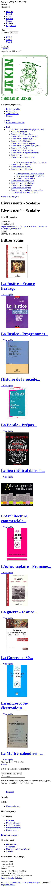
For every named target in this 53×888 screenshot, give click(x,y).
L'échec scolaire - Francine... (26, 566)
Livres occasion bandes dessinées (29, 176)
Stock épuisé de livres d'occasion (24, 192)
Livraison (10, 821)
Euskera (9, 23)
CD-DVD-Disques (19, 132)
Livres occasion (17, 155)
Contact (9, 116)
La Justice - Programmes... (24, 333)
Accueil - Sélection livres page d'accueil (27, 129)
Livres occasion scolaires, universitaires (27, 190)
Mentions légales (13, 823)
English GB (11, 25)
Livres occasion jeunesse (21, 167)
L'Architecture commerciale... (14, 518)
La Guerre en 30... (17, 657)
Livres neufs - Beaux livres (22, 134)
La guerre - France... (19, 612)
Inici (8, 127)
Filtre (4, 231)
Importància (7, 224)
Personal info (11, 844)
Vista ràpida (7, 294)
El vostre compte (10, 835)
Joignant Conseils (8, 885)
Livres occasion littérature (21, 169)
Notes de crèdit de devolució (17, 849)
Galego (9, 21)
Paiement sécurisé (13, 828)
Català (8, 16)
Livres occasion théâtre (25, 178)
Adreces (9, 851)
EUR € (9, 37)
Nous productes (12, 806)
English (9, 14)
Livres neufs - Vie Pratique (22, 150)
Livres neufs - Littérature (21, 141)
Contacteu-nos (12, 830)
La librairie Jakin (13, 109)
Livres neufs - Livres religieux (23, 143)
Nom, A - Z (16, 226)
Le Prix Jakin (11, 111)
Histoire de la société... (20, 379)
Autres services (12, 114)
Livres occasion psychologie (22, 183)
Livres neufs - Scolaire (20, 148)
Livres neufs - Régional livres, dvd (25, 146)
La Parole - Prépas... (19, 425)
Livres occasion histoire (20, 164)
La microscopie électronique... (14, 705)
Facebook (10, 792)
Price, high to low (13, 229)
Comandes (10, 847)
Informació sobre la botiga (11, 878)
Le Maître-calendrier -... (22, 753)
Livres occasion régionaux (22, 185)
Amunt (5, 764)
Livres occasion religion (21, 188)
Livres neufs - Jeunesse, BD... (23, 139)
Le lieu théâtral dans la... (23, 470)
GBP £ (9, 39)
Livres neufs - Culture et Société (24, 136)
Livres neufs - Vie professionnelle (25, 153)
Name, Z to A (27, 226)
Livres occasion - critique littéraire (30, 174)
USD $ (9, 42)
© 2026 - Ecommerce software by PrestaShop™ (21, 882)
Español (9, 18)
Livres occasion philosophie (22, 181)
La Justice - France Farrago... (18, 286)
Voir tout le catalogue (9, 197)
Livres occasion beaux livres (22, 157)
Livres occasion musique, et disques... (31, 162)
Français (9, 11)
